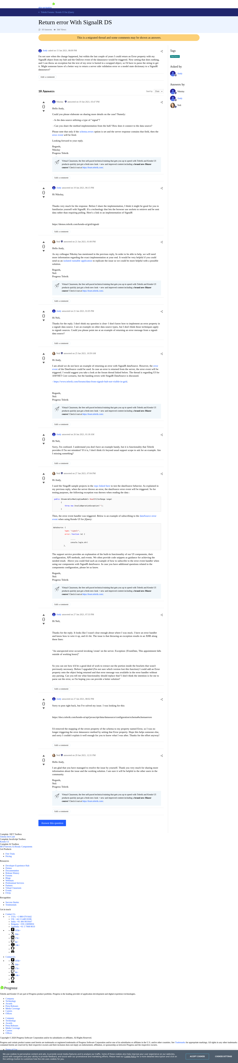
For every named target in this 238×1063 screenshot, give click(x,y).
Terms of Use (11, 1049)
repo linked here (101, 485)
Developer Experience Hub (17, 865)
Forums (9, 875)
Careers (9, 1011)
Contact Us (10, 914)
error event (57, 135)
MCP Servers (6, 846)
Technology (11, 1001)
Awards (9, 1003)
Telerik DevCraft (7, 837)
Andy (45, 50)
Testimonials (11, 905)
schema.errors (87, 131)
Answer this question (52, 823)
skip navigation (45, 7)
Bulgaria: (22, 924)
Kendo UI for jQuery (65, 12)
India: (21, 921)
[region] (119, 1056)
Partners (9, 885)
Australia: (23, 926)
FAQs (8, 893)
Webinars (10, 880)
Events (8, 890)
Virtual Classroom (13, 888)
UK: (21, 919)
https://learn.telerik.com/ (92, 167)
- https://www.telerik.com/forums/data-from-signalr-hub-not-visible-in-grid (89, 381)
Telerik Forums (47, 12)
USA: (21, 916)
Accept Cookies (197, 1056)
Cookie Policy (130, 1056)
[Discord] (12, 952)
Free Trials (10, 854)
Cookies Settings (223, 1056)
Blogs (8, 878)
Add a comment (47, 77)
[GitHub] (12, 949)
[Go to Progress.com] (9, 989)
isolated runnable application (77, 260)
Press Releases (12, 1006)
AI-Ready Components (22, 846)
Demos (9, 868)
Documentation (12, 870)
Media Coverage (13, 1008)
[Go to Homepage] (53, 7)
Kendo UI (4, 841)
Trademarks (180, 1042)
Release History (12, 873)
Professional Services (15, 883)
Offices (9, 1013)
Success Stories (12, 902)
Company (10, 998)
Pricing (9, 856)
